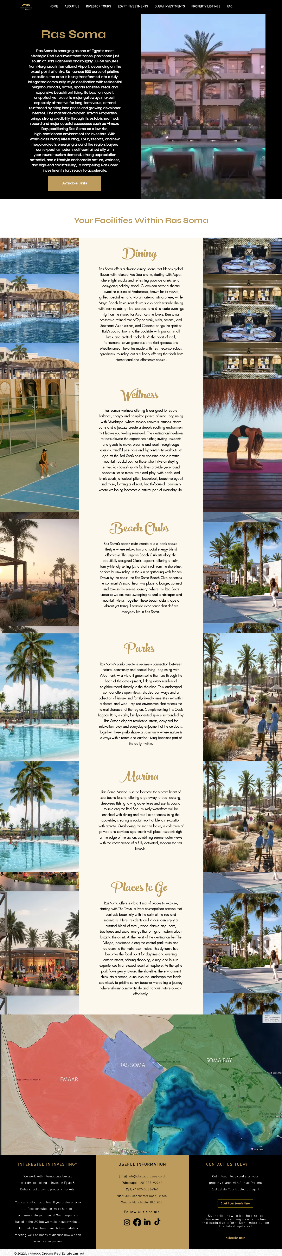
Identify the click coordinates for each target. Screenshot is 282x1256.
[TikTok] (157, 1222)
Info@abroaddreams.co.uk (147, 1177)
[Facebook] (137, 1222)
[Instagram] (127, 1222)
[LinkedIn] (147, 1222)
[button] (235, 1238)
